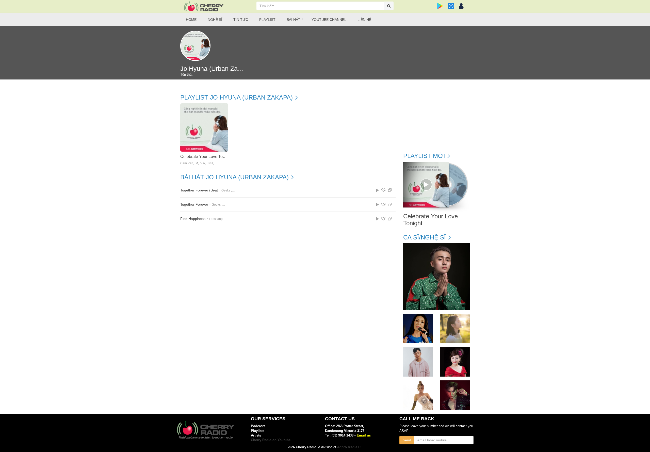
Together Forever (194, 204)
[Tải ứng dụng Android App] (440, 6)
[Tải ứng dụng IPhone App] (451, 6)
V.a (202, 163)
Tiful (210, 163)
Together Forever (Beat (199, 190)
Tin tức (240, 20)
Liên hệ (364, 20)
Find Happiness (192, 219)
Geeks (225, 190)
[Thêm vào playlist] (383, 190)
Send (407, 440)
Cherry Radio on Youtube (270, 440)
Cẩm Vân (186, 163)
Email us (364, 435)
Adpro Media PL (350, 447)
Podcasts (258, 426)
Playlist (267, 20)
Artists (256, 435)
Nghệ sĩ (215, 20)
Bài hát (293, 20)
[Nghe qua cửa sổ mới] (390, 190)
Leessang (216, 219)
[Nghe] (377, 190)
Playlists (257, 431)
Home (191, 20)
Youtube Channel (329, 20)
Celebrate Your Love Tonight (206, 156)
